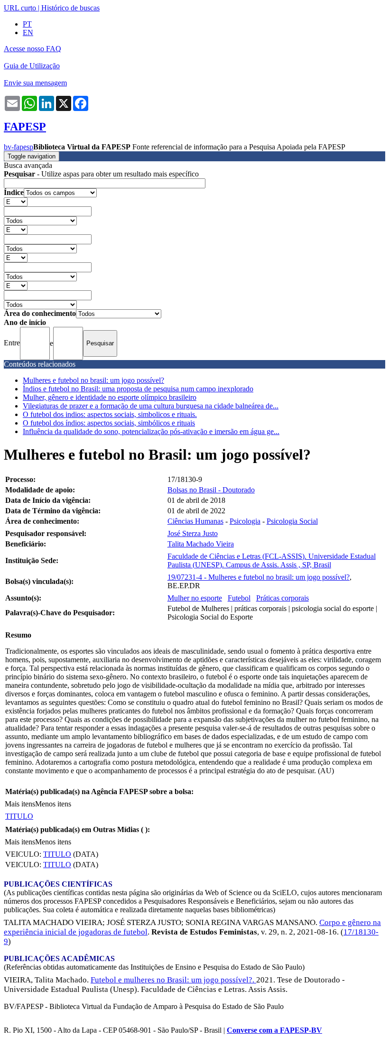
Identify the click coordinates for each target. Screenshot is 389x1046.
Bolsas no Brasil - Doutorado (211, 490)
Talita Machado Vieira (200, 544)
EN (28, 32)
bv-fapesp (18, 147)
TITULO (19, 816)
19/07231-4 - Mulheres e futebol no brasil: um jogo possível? (258, 577)
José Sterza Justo (192, 533)
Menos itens (53, 804)
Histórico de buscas (70, 8)
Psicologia (245, 521)
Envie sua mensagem (35, 83)
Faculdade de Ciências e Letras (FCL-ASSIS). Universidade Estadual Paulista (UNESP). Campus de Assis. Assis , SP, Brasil (271, 560)
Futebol (239, 598)
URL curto (20, 8)
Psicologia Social (292, 521)
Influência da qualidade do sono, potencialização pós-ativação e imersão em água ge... (151, 431)
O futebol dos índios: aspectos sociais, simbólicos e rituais (109, 423)
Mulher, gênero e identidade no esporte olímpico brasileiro (109, 397)
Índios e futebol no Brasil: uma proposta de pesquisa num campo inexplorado (138, 389)
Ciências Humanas (195, 521)
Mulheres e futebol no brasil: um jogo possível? (93, 380)
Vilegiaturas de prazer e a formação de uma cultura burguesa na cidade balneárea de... (150, 406)
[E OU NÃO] (16, 201)
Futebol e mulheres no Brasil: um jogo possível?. (173, 979)
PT (27, 24)
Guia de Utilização (32, 66)
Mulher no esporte (194, 598)
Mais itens (20, 804)
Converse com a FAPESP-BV (274, 1030)
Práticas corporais (282, 598)
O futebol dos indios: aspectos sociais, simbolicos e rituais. (110, 414)
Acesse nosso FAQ (32, 49)
